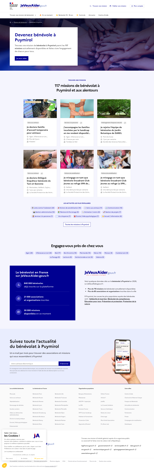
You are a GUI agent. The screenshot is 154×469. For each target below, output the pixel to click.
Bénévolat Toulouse (61, 398)
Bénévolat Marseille (61, 409)
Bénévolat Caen (59, 424)
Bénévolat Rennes (38, 401)
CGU (63, 461)
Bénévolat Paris (37, 394)
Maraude (12, 394)
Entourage (104, 417)
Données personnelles (40, 461)
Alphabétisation (14, 401)
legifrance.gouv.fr (87, 446)
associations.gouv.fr (88, 453)
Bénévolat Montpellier (61, 405)
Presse (126, 417)
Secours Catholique (107, 409)
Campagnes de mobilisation (133, 420)
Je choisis (24, 458)
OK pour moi (38, 458)
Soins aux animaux (15, 398)
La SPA (81, 405)
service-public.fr (120, 446)
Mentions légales (55, 461)
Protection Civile (84, 420)
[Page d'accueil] (33, 6)
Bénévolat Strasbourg (39, 413)
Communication (129, 409)
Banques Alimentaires (85, 394)
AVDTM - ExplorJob (85, 401)
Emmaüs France (83, 409)
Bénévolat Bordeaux (39, 417)
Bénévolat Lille (59, 394)
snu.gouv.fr (85, 449)
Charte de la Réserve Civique (133, 398)
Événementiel (14, 426)
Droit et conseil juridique (17, 419)
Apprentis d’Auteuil (84, 424)
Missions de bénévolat (20, 22)
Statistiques (128, 424)
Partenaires (128, 413)
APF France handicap (85, 413)
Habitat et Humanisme (85, 417)
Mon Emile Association (107, 420)
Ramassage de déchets (16, 405)
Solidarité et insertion (98, 299)
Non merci (9, 458)
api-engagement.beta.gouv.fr (124, 449)
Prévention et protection (112, 301)
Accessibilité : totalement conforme (20, 461)
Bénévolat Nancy (38, 420)
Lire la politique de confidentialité (13, 451)
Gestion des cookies (105, 461)
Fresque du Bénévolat (131, 401)
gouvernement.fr (104, 446)
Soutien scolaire (14, 409)
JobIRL (103, 401)
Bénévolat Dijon (59, 413)
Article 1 (103, 398)
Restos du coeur (106, 413)
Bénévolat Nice (37, 424)
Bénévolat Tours (37, 409)
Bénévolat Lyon (37, 405)
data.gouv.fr (134, 446)
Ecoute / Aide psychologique (18, 422)
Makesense (82, 398)
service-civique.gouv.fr (101, 449)
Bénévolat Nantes (60, 420)
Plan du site (93, 461)
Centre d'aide (129, 394)
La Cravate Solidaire (107, 405)
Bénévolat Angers (60, 417)
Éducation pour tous (93, 301)
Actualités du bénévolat (132, 405)
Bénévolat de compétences (119, 299)
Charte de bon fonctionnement (77, 461)
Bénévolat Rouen (38, 398)
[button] (4, 465)
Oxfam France (105, 394)
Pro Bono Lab (105, 424)
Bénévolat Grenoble (61, 401)
